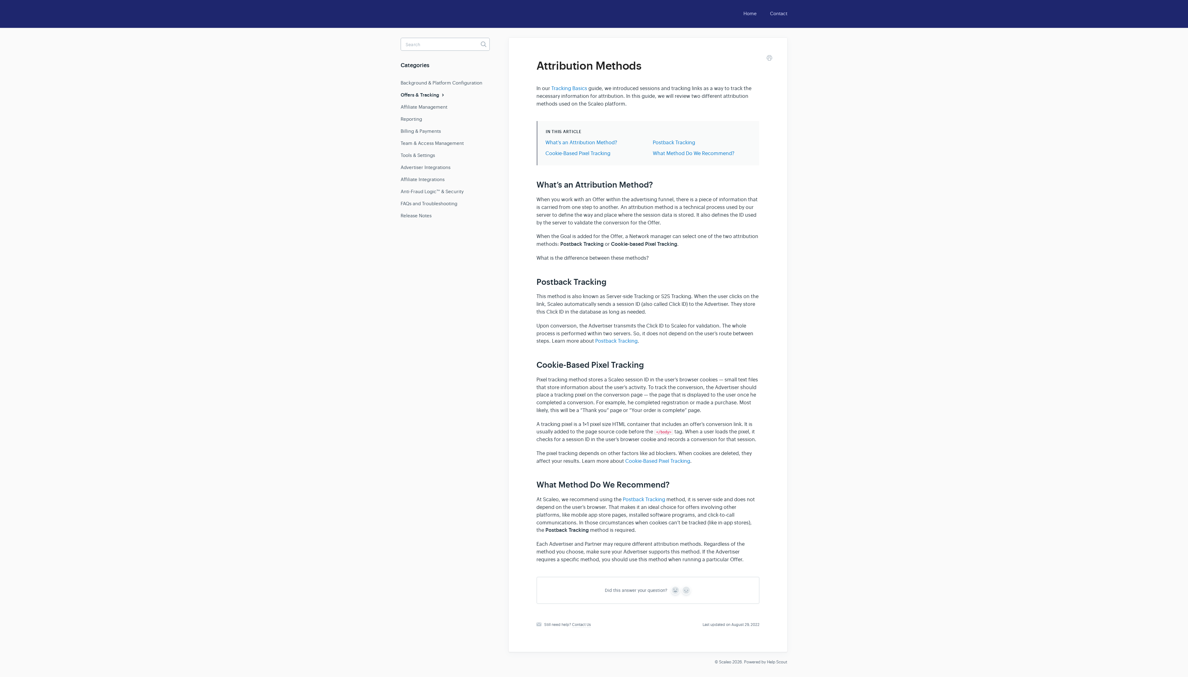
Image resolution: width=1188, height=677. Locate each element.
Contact (778, 13)
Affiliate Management (424, 107)
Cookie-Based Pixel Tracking (577, 153)
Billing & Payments (421, 131)
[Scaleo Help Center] (421, 12)
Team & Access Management (432, 143)
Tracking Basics (569, 88)
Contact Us (581, 624)
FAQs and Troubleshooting (429, 203)
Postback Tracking (674, 143)
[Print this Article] (769, 59)
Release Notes (416, 216)
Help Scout (777, 662)
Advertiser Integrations (425, 167)
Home (750, 13)
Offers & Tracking (421, 95)
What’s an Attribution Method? (581, 143)
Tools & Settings (418, 155)
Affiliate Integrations (423, 179)
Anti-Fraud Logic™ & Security (432, 191)
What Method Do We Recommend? (693, 153)
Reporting (411, 119)
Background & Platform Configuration (441, 83)
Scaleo (725, 662)
